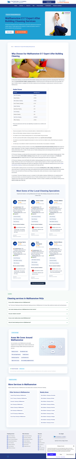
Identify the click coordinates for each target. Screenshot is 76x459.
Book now (49, 2)
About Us (28, 5)
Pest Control (26, 444)
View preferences (70, 454)
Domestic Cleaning (12, 437)
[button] (73, 446)
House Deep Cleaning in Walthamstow (18, 416)
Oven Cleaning (11, 442)
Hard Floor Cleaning (27, 437)
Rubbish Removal (27, 446)
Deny (61, 454)
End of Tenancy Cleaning (13, 439)
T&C (40, 446)
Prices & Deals (40, 5)
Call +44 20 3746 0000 (21, 32)
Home (15, 5)
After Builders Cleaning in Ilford (47, 401)
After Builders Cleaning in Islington (48, 416)
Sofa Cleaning (11, 446)
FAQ (33, 5)
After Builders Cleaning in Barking (47, 404)
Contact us (41, 444)
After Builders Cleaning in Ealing (47, 413)
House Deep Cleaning (28, 435)
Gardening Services (27, 442)
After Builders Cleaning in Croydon (48, 410)
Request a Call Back (57, 5)
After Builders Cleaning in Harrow (47, 422)
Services (21, 5)
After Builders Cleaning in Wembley (48, 419)
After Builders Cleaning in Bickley (47, 398)
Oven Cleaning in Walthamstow (17, 404)
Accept (51, 454)
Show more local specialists (38, 283)
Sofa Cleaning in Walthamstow (16, 410)
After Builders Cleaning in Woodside (48, 395)
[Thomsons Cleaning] (16, 2)
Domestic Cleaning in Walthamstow (17, 401)
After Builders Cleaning (28, 439)
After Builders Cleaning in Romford (48, 407)
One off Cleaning (12, 435)
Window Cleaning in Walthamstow (17, 407)
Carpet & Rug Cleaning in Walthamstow (18, 395)
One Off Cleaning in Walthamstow (17, 413)
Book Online (9, 32)
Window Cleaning (12, 444)
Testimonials (48, 5)
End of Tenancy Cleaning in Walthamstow (19, 398)
